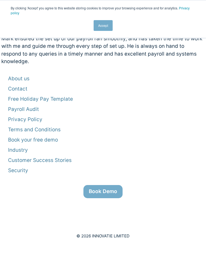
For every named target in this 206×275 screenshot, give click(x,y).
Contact (17, 89)
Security (18, 170)
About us (19, 78)
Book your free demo (33, 140)
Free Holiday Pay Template (40, 99)
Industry (18, 150)
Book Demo (103, 191)
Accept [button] (103, 25)
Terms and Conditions (34, 129)
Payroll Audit (23, 109)
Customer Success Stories (40, 160)
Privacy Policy (25, 119)
